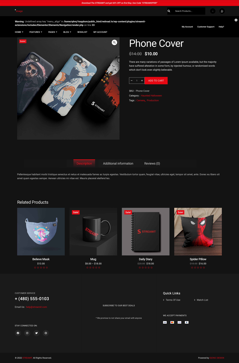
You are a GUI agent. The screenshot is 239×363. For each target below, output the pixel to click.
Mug (93, 259)
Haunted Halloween (151, 95)
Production (153, 100)
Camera (140, 100)
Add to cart (156, 80)
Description (84, 163)
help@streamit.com (36, 307)
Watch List (202, 300)
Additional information (118, 163)
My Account (187, 27)
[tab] (84, 163)
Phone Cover (156, 43)
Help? (221, 27)
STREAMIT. (27, 358)
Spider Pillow (198, 259)
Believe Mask (40, 259)
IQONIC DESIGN (217, 358)
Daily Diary (145, 259)
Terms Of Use (173, 300)
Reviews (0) (152, 163)
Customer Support (205, 27)
